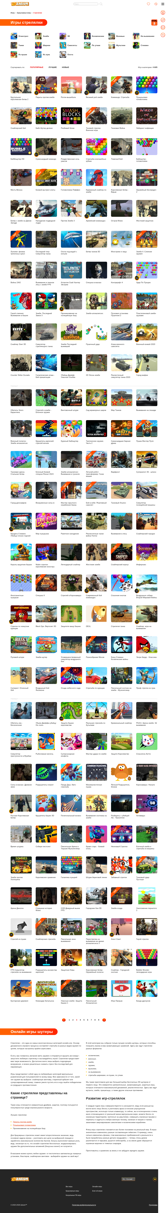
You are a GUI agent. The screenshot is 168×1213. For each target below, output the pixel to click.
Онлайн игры (97, 1187)
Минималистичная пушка (94, 786)
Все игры (69, 1187)
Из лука (46, 54)
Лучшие (53, 67)
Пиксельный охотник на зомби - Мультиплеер (121, 689)
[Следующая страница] (104, 1019)
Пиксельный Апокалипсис (91, 1002)
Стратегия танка (118, 626)
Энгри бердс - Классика (146, 657)
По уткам (96, 45)
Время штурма (17, 846)
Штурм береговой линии (96, 877)
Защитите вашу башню (71, 626)
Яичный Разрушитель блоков (120, 786)
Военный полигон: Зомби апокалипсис (19, 442)
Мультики (120, 45)
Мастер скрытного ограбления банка (69, 495)
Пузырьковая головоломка (24, 1125)
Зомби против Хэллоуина (17, 878)
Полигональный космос (71, 816)
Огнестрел (23, 36)
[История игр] (155, 4)
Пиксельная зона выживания (68, 940)
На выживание (147, 36)
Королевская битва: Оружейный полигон (95, 971)
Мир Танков (116, 410)
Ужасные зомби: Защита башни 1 (71, 993)
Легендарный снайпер (70, 564)
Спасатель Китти (143, 754)
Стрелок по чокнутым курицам (20, 625)
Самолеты (72, 45)
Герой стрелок (142, 939)
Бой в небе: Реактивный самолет (96, 495)
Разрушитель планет (45, 785)
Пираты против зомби (22, 1122)
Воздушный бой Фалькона (42, 689)
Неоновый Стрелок (119, 837)
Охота (70, 54)
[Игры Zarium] (20, 3)
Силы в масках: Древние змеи (21, 786)
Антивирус (140, 813)
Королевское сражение (46, 877)
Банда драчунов (143, 1001)
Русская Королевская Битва (20, 814)
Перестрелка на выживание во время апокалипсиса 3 (95, 941)
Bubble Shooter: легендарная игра (144, 971)
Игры (13, 13)
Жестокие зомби (93, 564)
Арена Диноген (17, 908)
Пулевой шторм (17, 657)
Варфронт (115, 472)
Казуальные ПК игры (73, 1195)
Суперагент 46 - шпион (146, 472)
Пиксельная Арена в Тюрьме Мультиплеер (70, 847)
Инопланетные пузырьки (17, 596)
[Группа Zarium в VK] (155, 1179)
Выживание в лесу (119, 534)
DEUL (88, 626)
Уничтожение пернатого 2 (146, 909)
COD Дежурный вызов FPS (70, 909)
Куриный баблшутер (69, 441)
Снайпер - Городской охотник (120, 971)
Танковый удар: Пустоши (143, 869)
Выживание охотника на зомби (96, 817)
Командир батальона (45, 1001)
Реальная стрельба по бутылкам (95, 724)
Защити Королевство (120, 754)
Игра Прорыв (116, 1001)
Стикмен (144, 45)
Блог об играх (97, 1191)
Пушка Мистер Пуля (145, 432)
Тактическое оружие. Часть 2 (95, 442)
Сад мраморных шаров (96, 410)
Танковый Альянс (118, 503)
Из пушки (23, 54)
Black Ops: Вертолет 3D (46, 626)
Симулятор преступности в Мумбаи (21, 755)
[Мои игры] (148, 4)
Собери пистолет (43, 846)
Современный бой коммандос (94, 594)
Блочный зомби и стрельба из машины (145, 847)
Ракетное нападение (70, 534)
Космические (98, 36)
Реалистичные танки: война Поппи (95, 535)
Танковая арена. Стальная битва (18, 473)
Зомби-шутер (41, 657)
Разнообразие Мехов (95, 648)
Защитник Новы (67, 970)
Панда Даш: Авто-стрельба (68, 777)
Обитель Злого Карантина (17, 411)
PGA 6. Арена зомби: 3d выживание (146, 724)
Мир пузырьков (42, 534)
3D (68, 36)
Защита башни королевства (67, 722)
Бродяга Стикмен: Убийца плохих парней (20, 532)
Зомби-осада (116, 899)
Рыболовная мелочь (44, 754)
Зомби (46, 36)
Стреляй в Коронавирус (71, 595)
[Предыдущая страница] (64, 1019)
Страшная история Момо (44, 907)
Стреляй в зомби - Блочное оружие (43, 411)
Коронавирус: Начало (145, 785)
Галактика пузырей (69, 877)
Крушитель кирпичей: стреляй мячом (45, 442)
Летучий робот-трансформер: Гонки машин (95, 465)
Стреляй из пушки (18, 937)
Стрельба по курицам (95, 688)
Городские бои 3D (93, 908)
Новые (65, 67)
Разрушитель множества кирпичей (46, 971)
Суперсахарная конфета (67, 755)
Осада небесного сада (70, 679)
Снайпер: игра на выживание (143, 625)
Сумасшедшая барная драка (120, 442)
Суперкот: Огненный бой (19, 689)
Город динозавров (18, 503)
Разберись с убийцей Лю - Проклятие (120, 817)
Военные (120, 36)
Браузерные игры (24, 13)
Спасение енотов (118, 595)
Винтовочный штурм (69, 410)
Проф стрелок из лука (145, 688)
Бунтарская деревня (19, 1001)
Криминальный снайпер (121, 723)
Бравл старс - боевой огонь (95, 847)
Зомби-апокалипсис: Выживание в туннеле (70, 473)
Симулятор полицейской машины (145, 504)
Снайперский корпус (120, 555)
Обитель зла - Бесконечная (17, 724)
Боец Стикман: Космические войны (119, 658)
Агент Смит (116, 937)
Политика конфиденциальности (84, 1205)
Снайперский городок (145, 534)
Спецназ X (40, 586)
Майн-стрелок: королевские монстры (45, 565)
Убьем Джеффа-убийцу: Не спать (46, 724)
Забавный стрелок (119, 875)
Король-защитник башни (21, 564)
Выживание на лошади (146, 410)
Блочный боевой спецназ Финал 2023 (45, 473)
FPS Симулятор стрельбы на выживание (21, 969)
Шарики (46, 45)
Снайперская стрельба (46, 930)
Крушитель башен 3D (45, 816)
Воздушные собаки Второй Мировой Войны (146, 594)
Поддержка (153, 1205)
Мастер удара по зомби (96, 754)
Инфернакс (141, 564)
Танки (21, 45)
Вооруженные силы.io (45, 503)
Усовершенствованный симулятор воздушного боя (71, 659)
